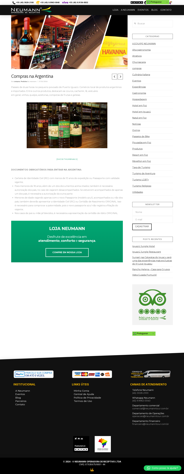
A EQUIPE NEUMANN (144, 43)
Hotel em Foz (139, 105)
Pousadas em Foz (141, 142)
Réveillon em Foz (141, 161)
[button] (162, 468)
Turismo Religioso (141, 186)
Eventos (136, 81)
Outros (136, 130)
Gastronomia (139, 93)
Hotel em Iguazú (141, 111)
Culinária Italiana (141, 74)
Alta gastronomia (141, 50)
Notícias (136, 124)
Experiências (139, 87)
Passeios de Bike (141, 136)
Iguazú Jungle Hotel (143, 246)
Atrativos (137, 56)
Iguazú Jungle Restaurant (146, 252)
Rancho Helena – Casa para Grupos (151, 269)
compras (17, 81)
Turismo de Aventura (143, 173)
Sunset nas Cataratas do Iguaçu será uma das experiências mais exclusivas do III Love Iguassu (152, 260)
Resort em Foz (140, 155)
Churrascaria (139, 62)
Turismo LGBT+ (140, 179)
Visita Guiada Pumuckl (144, 275)
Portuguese (142, 333)
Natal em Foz (139, 118)
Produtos (24, 81)
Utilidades (137, 192)
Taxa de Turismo (141, 167)
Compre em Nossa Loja (67, 252)
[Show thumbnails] (67, 159)
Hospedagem (139, 99)
